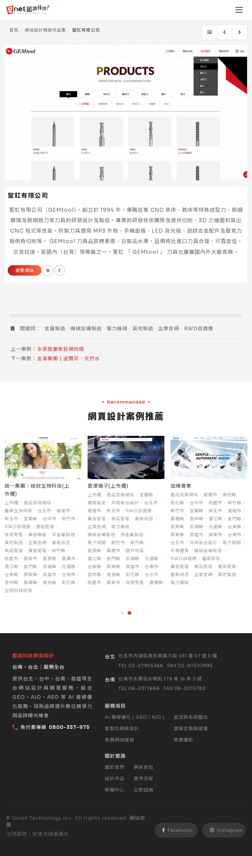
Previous (4, 112)
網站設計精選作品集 (45, 30)
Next (248, 112)
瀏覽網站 (24, 270)
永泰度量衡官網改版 (60, 349)
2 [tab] (129, 613)
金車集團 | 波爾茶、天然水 (68, 358)
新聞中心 (114, 790)
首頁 (13, 30)
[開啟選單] (239, 10)
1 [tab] (122, 613)
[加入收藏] (48, 270)
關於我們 (114, 767)
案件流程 (143, 778)
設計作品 (114, 778)
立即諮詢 (143, 790)
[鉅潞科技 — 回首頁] (27, 9)
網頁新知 (143, 767)
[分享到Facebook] (59, 270)
